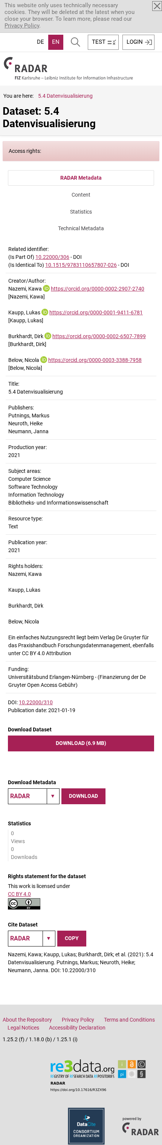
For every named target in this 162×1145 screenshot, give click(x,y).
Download (83, 796)
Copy (72, 938)
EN (56, 41)
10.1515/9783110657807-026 (81, 265)
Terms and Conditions (129, 1020)
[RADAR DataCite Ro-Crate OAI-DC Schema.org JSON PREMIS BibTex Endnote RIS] (34, 796)
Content (81, 195)
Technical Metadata (81, 228)
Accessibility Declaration (77, 1028)
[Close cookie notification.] (157, 6)
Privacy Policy (22, 25)
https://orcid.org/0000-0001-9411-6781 (96, 312)
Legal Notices (23, 1028)
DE (40, 41)
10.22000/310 (36, 702)
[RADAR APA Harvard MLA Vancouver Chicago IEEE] (31, 938)
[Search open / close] (75, 42)
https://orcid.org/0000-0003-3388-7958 (95, 360)
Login (135, 41)
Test (98, 41)
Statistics (81, 212)
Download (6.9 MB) (81, 743)
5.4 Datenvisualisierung (65, 96)
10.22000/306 (52, 257)
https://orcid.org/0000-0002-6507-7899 (99, 336)
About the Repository (27, 1020)
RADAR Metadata (81, 178)
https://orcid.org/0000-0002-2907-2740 (97, 289)
